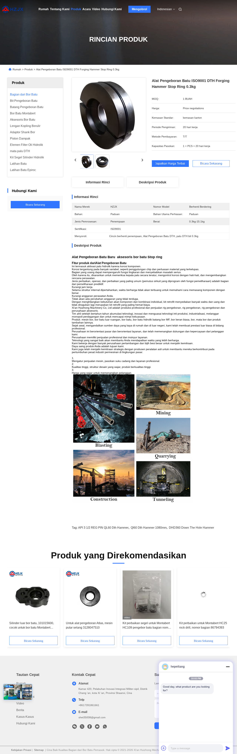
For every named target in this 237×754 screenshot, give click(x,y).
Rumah (44, 9)
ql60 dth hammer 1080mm (149, 527)
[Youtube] (97, 727)
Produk (76, 9)
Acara (86, 9)
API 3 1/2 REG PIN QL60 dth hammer (103, 527)
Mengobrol (139, 9)
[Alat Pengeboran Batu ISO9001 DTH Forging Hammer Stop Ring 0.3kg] (109, 115)
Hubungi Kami (111, 9)
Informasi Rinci (98, 182)
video (20, 703)
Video (96, 9)
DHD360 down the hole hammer (191, 527)
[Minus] (228, 666)
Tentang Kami (59, 9)
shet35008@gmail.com (92, 717)
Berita (20, 710)
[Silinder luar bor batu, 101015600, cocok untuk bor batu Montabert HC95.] (33, 594)
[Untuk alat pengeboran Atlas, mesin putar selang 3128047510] (90, 594)
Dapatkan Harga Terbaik (170, 163)
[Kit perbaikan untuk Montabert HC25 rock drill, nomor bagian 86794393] (203, 594)
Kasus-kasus (25, 716)
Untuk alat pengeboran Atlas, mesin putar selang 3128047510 (89, 625)
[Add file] (163, 748)
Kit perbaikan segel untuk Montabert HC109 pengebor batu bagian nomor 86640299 (147, 626)
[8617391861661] (104, 727)
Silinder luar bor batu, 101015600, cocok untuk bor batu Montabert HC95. (31, 626)
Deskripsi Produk (152, 182)
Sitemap (39, 749)
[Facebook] (89, 727)
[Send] (228, 748)
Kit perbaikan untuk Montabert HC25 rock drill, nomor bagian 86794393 (203, 625)
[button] (14, 603)
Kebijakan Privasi (21, 749)
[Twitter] (82, 727)
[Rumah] (12, 9)
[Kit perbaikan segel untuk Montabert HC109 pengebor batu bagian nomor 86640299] (147, 594)
